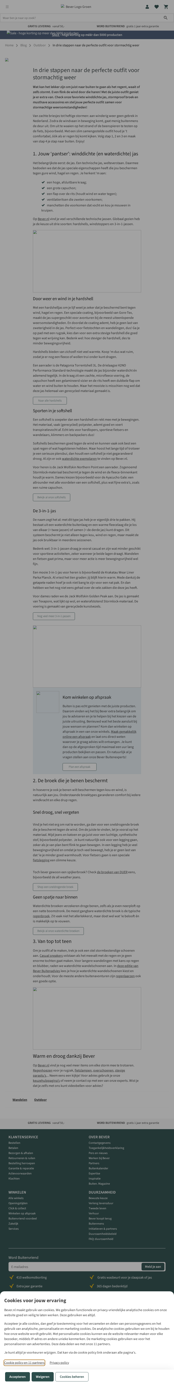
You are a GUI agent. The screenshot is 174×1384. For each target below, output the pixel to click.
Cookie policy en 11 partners (24, 1362)
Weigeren (42, 1376)
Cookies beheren (72, 1376)
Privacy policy (59, 1362)
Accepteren (17, 1376)
